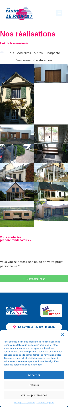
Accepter (34, 375)
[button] (62, 334)
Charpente (53, 53)
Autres (38, 53)
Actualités (24, 53)
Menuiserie (23, 60)
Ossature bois (42, 60)
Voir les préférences (34, 395)
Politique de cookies (24, 402)
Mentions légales (45, 402)
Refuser (34, 385)
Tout (11, 53)
